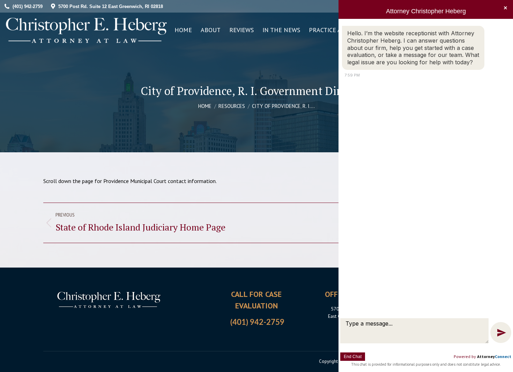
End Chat (353, 356)
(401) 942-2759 (257, 322)
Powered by (482, 356)
